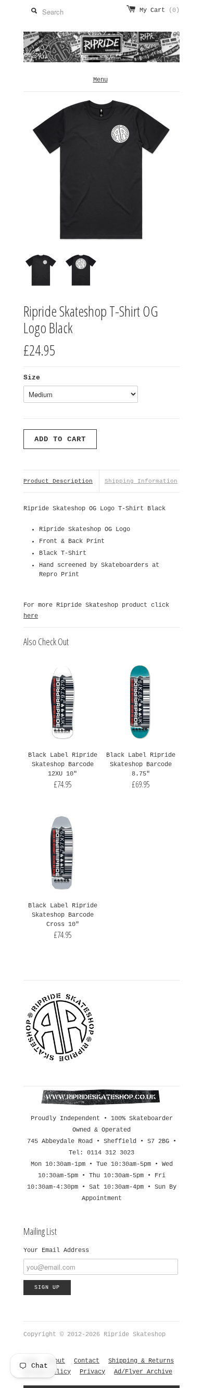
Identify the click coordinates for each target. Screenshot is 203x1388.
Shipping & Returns (141, 1361)
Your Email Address (56, 1250)
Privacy (92, 1372)
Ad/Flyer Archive (143, 1372)
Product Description (58, 481)
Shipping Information (141, 481)
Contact (86, 1361)
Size (31, 378)
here (30, 616)
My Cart (159, 10)
